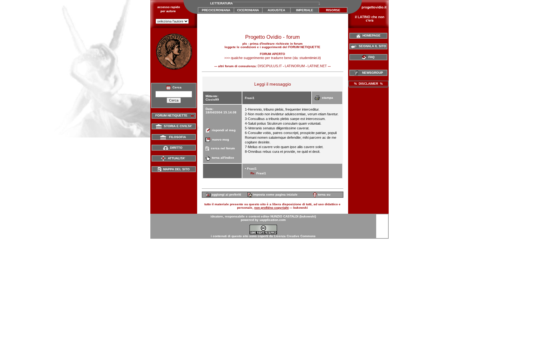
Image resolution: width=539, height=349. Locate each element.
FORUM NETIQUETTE (170, 115)
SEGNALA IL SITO (371, 46)
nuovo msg (219, 139)
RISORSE (333, 10)
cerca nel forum (222, 148)
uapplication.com (273, 220)
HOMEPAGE (371, 35)
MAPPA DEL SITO (175, 169)
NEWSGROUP (371, 72)
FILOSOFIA (176, 137)
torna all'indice (222, 157)
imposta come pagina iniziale (275, 194)
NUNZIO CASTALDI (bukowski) (293, 216)
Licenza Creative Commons (295, 236)
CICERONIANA (248, 10)
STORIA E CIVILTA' (177, 126)
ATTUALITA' (175, 158)
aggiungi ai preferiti (226, 194)
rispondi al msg (223, 130)
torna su (323, 194)
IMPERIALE (304, 10)
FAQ (371, 57)
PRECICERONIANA (216, 10)
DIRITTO (175, 147)
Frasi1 (252, 168)
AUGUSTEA (276, 10)
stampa (326, 97)
